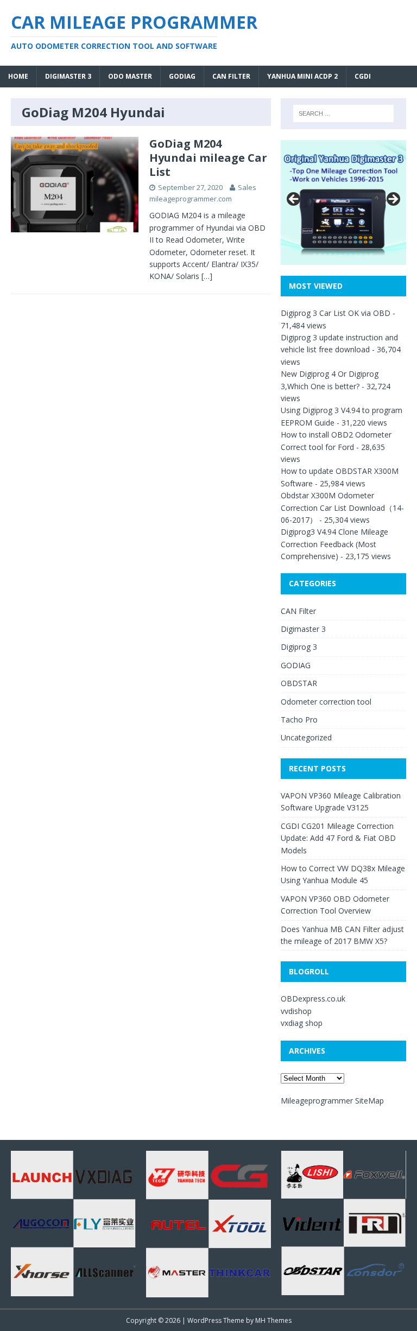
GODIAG (182, 76)
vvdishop (296, 1011)
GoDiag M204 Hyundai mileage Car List (208, 157)
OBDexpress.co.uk (313, 998)
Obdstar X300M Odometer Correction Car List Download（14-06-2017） (342, 507)
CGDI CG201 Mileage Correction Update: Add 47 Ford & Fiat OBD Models (338, 838)
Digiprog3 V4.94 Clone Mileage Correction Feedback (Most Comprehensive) (334, 544)
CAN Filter (231, 76)
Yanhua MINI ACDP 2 (302, 76)
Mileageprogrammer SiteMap (332, 1100)
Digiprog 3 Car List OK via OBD (335, 313)
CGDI (363, 76)
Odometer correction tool (326, 701)
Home (18, 76)
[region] (343, 202)
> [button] (392, 200)
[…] (206, 276)
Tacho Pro (299, 719)
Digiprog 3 (299, 647)
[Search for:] (343, 113)
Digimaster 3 (68, 76)
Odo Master (130, 76)
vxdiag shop (302, 1023)
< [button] (294, 200)
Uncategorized (306, 737)
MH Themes (273, 1320)
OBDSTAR (299, 683)
